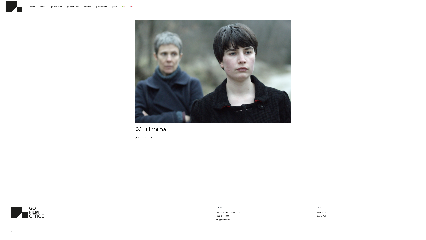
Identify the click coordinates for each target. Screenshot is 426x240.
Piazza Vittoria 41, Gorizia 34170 (228, 212)
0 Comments (160, 135)
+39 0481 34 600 (222, 216)
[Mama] (213, 71)
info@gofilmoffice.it (223, 220)
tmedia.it (22, 232)
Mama (159, 129)
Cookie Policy (322, 216)
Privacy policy (322, 212)
